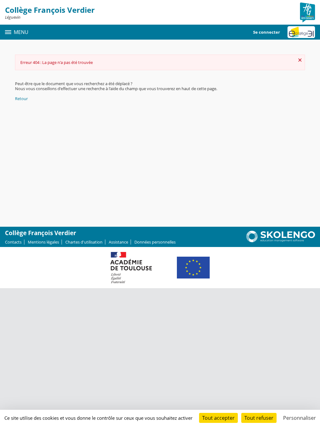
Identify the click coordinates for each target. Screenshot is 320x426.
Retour (21, 98)
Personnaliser (299, 417)
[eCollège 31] (301, 32)
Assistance (118, 242)
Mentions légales (43, 242)
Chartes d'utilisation (83, 242)
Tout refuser (258, 417)
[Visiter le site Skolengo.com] (280, 241)
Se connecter (266, 32)
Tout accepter (218, 417)
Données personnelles (155, 242)
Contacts (13, 242)
